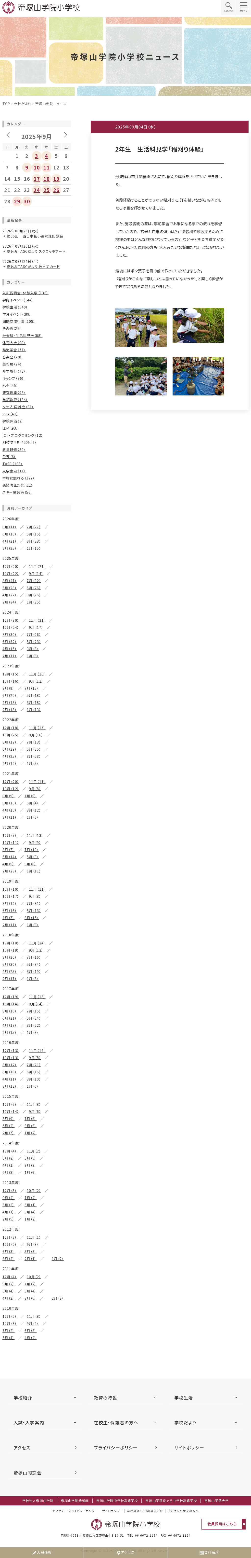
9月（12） (36, 950)
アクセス (128, 1552)
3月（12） (34, 810)
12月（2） (9, 1237)
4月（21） (9, 541)
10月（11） (10, 842)
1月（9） (33, 924)
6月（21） (9, 1018)
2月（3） (8, 1172)
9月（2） (8, 1197)
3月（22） (34, 1025)
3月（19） (34, 971)
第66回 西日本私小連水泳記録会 (35, 236)
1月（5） (33, 763)
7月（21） (34, 1064)
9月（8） (35, 788)
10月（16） (10, 681)
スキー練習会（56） (17, 492)
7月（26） (34, 634)
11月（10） (37, 674)
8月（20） (9, 957)
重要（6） (9, 456)
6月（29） (9, 749)
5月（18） (34, 695)
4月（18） (9, 702)
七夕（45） (10, 385)
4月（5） (8, 863)
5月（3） (33, 856)
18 (46, 178)
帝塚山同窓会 (27, 1472)
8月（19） (9, 903)
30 (27, 201)
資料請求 (211, 1552)
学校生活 (183, 1397)
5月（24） (34, 1018)
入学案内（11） (14, 470)
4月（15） (9, 648)
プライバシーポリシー (116, 1447)
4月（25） (9, 756)
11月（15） (37, 996)
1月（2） (31, 1132)
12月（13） (10, 1050)
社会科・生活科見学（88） (22, 335)
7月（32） (34, 580)
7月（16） (34, 957)
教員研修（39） (14, 449)
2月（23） (9, 871)
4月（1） (8, 1165)
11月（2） (34, 1151)
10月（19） (10, 950)
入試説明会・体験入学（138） (25, 292)
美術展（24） (12, 364)
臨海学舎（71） (14, 349)
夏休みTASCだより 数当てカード (33, 266)
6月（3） (8, 1158)
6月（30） (9, 964)
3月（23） (34, 756)
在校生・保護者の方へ (116, 1422)
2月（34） (9, 602)
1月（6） (33, 655)
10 (37, 167)
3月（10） (34, 1079)
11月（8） (34, 1104)
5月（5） (31, 1158)
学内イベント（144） (18, 299)
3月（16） (32, 917)
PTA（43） (10, 413)
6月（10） (9, 802)
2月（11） (9, 817)
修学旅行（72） (14, 371)
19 (56, 178)
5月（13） (34, 910)
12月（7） (9, 835)
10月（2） (34, 1190)
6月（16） (9, 534)
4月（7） (8, 917)
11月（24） (37, 942)
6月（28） (9, 587)
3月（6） (31, 1298)
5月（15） (34, 534)
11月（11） (37, 781)
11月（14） (37, 1050)
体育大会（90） (14, 342)
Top (6, 103)
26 (56, 190)
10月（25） (10, 734)
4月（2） (8, 1298)
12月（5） (9, 1190)
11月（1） (34, 1237)
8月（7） (8, 849)
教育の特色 (105, 1397)
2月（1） (31, 1258)
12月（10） (10, 889)
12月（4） (9, 1151)
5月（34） (34, 964)
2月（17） (9, 655)
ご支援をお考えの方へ (183, 1511)
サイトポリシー (189, 1447)
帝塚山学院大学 (216, 1501)
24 (37, 190)
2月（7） (8, 1132)
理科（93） (10, 428)
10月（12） (10, 788)
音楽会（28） (12, 356)
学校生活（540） (15, 307)
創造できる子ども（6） (19, 442)
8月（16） (9, 1011)
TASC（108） (12, 463)
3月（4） (31, 1211)
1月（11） (34, 871)
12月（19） (10, 996)
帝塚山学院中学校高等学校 (117, 1501)
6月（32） (9, 641)
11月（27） (37, 727)
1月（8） (33, 978)
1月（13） (34, 709)
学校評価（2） (13, 421)
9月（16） (36, 734)
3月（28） (34, 541)
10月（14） (10, 1003)
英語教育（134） (15, 399)
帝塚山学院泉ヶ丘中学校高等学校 (171, 1501)
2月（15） (9, 1032)
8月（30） (9, 634)
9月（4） (33, 1323)
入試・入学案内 (28, 1422)
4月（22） (9, 594)
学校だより (22, 103)
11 (46, 167)
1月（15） (34, 548)
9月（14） (36, 573)
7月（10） (32, 849)
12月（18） (10, 727)
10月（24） (10, 627)
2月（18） (9, 709)
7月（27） (34, 526)
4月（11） (9, 1079)
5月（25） (34, 749)
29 (17, 201)
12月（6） (9, 1104)
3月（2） (8, 1258)
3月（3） (31, 1125)
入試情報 (44, 1552)
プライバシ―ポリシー (83, 1511)
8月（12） (9, 742)
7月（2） (31, 1197)
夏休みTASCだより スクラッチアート (36, 251)
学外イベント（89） (16, 314)
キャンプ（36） (13, 378)
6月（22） (9, 695)
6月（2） (8, 1125)
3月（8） (33, 648)
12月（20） (10, 566)
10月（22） (10, 573)
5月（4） (33, 802)
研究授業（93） (14, 392)
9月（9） (35, 842)
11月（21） (37, 566)
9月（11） (36, 681)
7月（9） (31, 795)
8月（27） (9, 580)
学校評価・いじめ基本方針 (145, 1511)
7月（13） (34, 742)
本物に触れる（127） (18, 478)
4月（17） (9, 1025)
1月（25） (34, 602)
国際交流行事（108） (18, 321)
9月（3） (33, 1244)
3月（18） (34, 702)
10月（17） (10, 896)
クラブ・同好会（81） (18, 406)
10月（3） (9, 1323)
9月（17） (36, 627)
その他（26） (12, 328)
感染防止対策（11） (17, 485)
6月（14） (9, 856)
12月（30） (10, 620)
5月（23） (34, 641)
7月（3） (31, 1118)
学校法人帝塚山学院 (37, 1501)
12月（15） (10, 674)
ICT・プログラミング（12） (22, 435)
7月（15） (32, 688)
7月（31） (34, 903)
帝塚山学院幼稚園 (75, 1501)
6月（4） (8, 1291)
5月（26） (34, 587)
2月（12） (9, 763)
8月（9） (8, 688)
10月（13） (10, 1057)
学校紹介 (22, 1397)
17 (37, 178)
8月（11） (9, 526)
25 (46, 190)
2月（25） (9, 548)
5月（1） (31, 1204)
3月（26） (34, 594)
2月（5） (8, 1219)
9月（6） (35, 1111)
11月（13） (35, 835)
